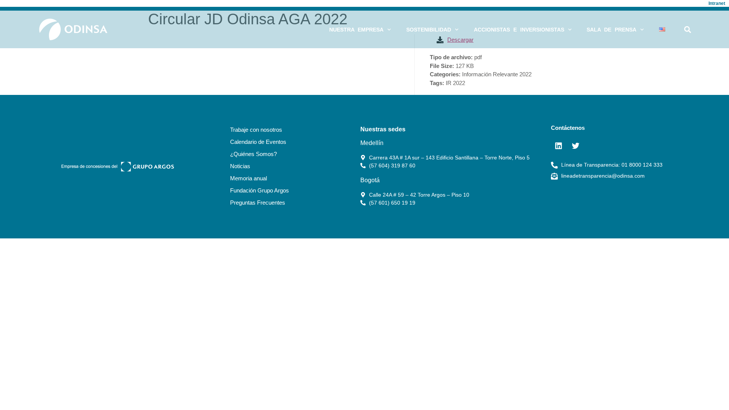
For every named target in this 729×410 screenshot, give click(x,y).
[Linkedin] (558, 145)
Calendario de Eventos (258, 142)
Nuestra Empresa (356, 30)
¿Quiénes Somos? (253, 154)
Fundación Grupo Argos (259, 190)
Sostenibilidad (428, 30)
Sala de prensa (611, 30)
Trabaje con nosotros (256, 129)
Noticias (240, 166)
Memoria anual (248, 178)
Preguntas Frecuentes (257, 202)
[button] (688, 29)
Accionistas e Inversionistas (519, 30)
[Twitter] (575, 145)
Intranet (716, 3)
